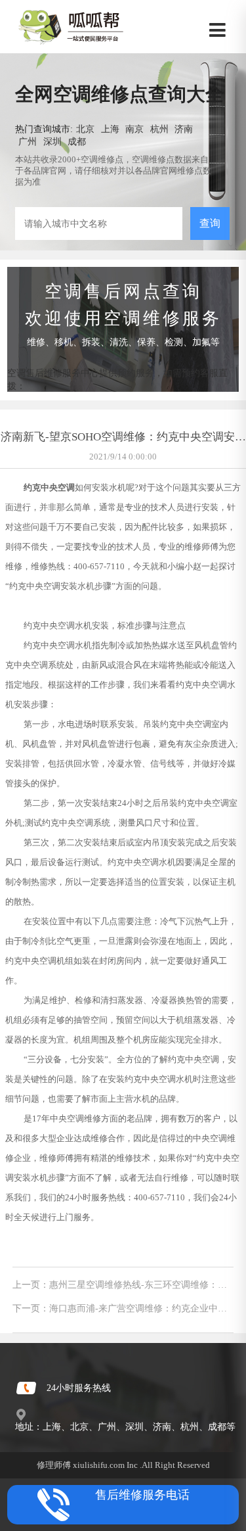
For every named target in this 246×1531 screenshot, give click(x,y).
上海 (110, 129)
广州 (27, 141)
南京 (134, 129)
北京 (85, 129)
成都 (77, 141)
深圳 (52, 141)
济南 (183, 129)
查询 (209, 223)
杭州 (159, 129)
